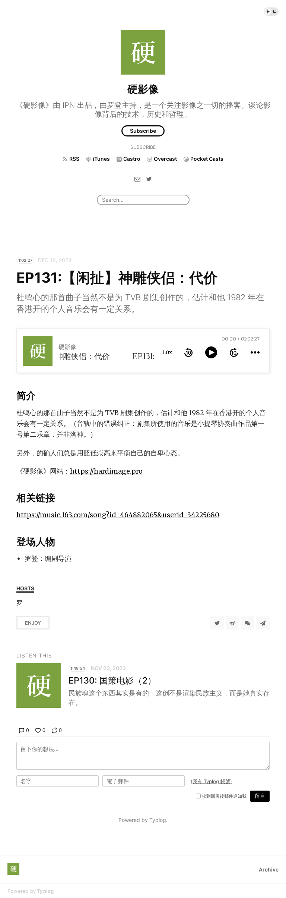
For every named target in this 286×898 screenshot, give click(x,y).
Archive (269, 869)
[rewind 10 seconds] (188, 352)
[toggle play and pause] (211, 352)
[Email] (137, 178)
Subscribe (143, 131)
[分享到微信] (247, 622)
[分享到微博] (232, 622)
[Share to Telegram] (263, 622)
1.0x (167, 352)
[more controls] (255, 352)
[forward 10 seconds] (234, 352)
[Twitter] (149, 178)
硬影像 (143, 89)
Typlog (45, 891)
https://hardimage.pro (106, 471)
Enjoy (33, 623)
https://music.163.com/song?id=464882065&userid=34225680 (117, 515)
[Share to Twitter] (217, 622)
